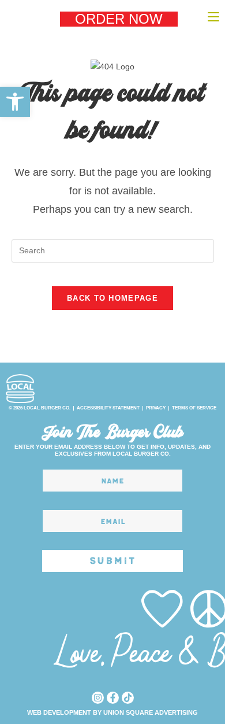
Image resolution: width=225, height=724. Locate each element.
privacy (156, 408)
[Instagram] (98, 698)
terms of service (194, 408)
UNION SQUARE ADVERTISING (150, 712)
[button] (15, 102)
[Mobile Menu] (213, 16)
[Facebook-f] (113, 698)
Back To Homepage (112, 298)
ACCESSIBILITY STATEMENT (108, 408)
